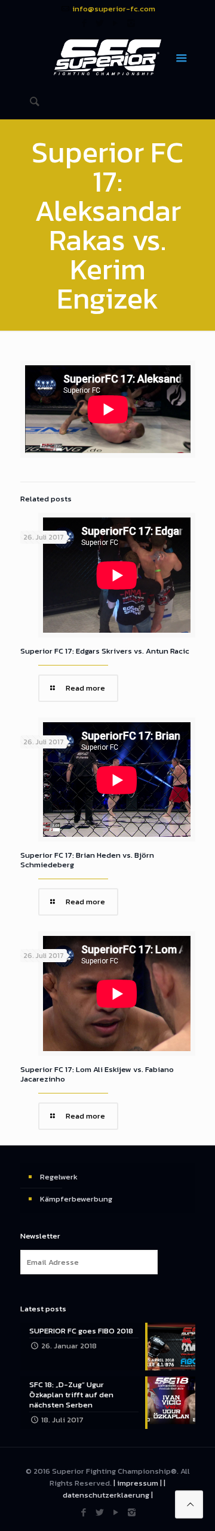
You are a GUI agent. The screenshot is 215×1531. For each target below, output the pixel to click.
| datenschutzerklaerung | (114, 1489)
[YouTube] (115, 23)
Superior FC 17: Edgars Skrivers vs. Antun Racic (104, 651)
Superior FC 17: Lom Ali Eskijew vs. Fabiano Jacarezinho (97, 1074)
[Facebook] (84, 23)
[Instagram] (131, 23)
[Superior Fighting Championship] (107, 57)
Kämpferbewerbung (76, 1199)
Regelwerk (59, 1176)
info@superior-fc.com (113, 8)
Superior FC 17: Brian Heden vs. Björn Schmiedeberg (87, 859)
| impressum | (138, 1483)
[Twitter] (100, 23)
